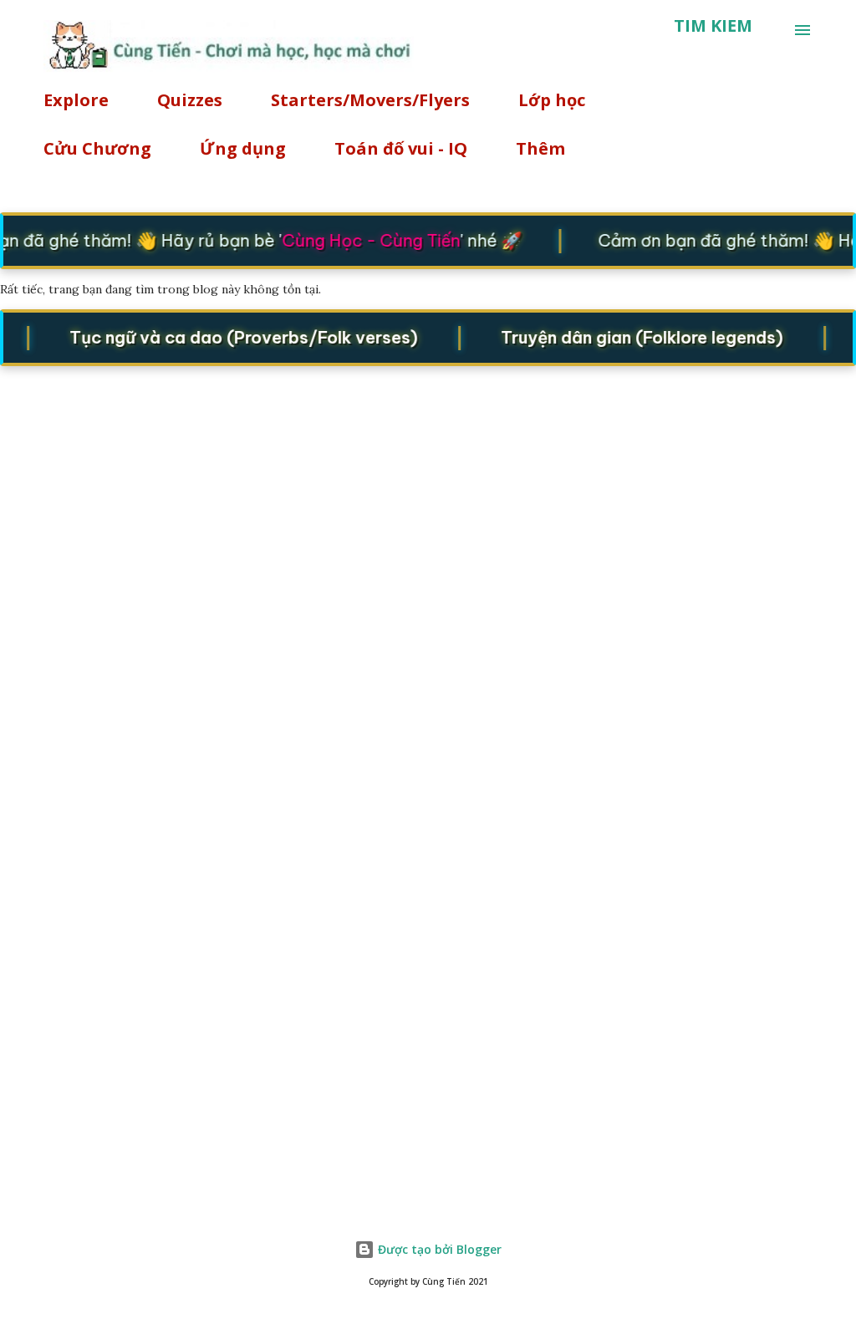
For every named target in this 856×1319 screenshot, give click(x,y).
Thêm (540, 148)
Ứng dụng (243, 148)
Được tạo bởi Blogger (438, 1249)
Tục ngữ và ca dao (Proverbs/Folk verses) (236, 337)
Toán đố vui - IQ (400, 148)
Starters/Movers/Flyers (370, 100)
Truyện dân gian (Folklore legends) (634, 337)
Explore (76, 100)
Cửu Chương (97, 148)
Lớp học (551, 100)
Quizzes (189, 100)
